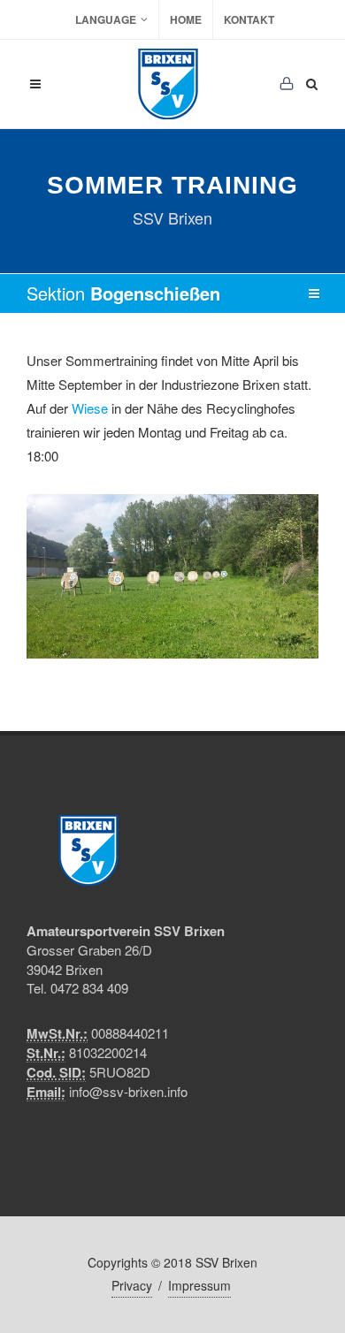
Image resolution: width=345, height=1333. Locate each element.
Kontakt (249, 19)
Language (105, 19)
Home (186, 19)
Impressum (199, 1285)
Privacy (131, 1285)
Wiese (90, 408)
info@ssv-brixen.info (128, 1091)
